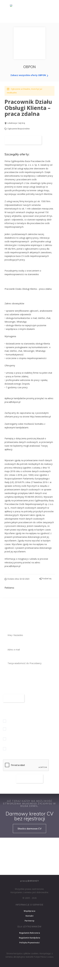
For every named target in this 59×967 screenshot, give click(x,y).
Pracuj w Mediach (31, 860)
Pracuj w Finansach (38, 852)
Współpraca (29, 911)
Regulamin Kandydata (29, 937)
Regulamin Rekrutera (29, 933)
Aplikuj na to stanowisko (23, 140)
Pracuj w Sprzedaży (14, 852)
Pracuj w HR (11, 860)
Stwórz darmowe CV (29, 828)
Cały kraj (21, 123)
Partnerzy (29, 920)
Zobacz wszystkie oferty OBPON (28, 75)
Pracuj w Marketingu (14, 868)
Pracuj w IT (42, 844)
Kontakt (29, 916)
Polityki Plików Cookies (43, 957)
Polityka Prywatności (29, 942)
